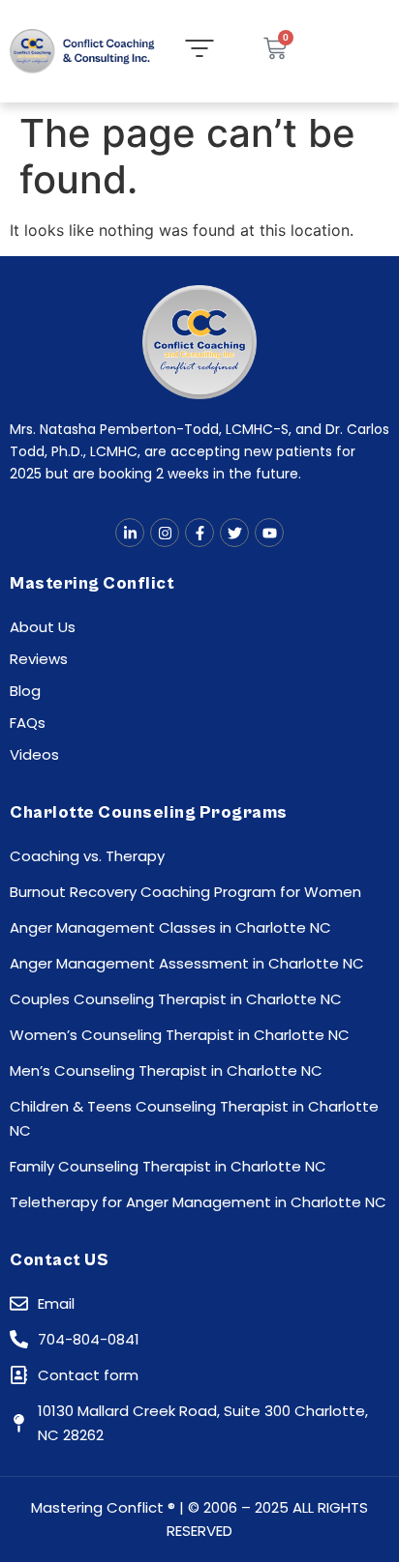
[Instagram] (164, 532)
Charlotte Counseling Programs (149, 812)
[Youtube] (269, 532)
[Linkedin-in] (129, 532)
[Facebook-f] (199, 532)
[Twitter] (234, 532)
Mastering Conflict (92, 583)
